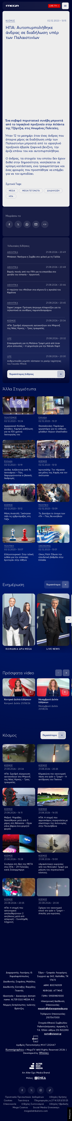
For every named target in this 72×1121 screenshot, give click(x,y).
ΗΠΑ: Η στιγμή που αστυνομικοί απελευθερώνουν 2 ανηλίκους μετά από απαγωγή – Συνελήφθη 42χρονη (16, 914)
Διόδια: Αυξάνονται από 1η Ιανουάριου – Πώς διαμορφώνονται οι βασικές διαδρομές (18, 473)
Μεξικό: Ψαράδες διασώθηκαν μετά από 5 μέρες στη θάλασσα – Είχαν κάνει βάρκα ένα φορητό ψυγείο (18, 823)
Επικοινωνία (10, 1104)
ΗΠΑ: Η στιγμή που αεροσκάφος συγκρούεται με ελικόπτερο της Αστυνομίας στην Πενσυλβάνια (53, 821)
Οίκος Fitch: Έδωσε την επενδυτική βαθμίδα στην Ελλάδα (51, 557)
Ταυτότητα (23, 1100)
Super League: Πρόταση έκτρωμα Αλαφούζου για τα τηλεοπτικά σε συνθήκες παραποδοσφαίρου (33, 309)
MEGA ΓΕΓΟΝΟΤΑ (31, 190)
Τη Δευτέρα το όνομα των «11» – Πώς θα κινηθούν (52, 515)
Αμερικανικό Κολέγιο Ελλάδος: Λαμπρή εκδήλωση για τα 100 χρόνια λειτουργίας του (18, 430)
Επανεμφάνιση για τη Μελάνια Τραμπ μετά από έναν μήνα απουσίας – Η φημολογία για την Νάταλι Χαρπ (33, 344)
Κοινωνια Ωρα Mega (19, 649)
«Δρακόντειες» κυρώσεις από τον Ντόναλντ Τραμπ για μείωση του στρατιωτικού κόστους (53, 868)
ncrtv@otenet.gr (52, 1033)
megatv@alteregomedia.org (52, 1008)
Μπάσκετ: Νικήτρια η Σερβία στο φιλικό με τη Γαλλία (33, 256)
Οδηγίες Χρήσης (58, 1097)
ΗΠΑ (11, 196)
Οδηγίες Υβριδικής (58, 1104)
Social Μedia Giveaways (46, 1107)
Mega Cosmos (20, 1107)
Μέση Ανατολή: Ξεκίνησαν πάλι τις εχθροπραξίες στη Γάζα (17, 516)
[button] (65, 5)
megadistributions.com (36, 1111)
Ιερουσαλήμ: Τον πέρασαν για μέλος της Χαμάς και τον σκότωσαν (53, 472)
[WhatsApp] (27, 224)
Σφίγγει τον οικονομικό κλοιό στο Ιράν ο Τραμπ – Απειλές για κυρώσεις (52, 910)
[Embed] (45, 224)
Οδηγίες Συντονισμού (32, 1104)
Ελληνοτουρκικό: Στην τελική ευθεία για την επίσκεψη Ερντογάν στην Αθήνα (18, 557)
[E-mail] (36, 224)
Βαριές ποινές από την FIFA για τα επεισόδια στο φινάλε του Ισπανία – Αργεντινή (31, 273)
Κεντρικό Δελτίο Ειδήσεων (17, 699)
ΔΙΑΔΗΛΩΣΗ (53, 190)
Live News (53, 649)
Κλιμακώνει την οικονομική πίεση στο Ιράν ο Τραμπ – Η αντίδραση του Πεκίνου (53, 776)
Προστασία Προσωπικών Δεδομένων (24, 1097)
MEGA (12, 190)
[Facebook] (9, 224)
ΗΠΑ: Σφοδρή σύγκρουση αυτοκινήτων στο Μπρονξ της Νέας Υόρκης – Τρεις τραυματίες (17, 778)
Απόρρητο (69, 1114)
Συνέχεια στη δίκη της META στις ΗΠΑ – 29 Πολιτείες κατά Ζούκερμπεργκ (18, 867)
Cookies (8, 1100)
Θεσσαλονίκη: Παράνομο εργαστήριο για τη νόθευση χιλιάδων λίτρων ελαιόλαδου (53, 429)
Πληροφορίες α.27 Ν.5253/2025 (51, 1100)
